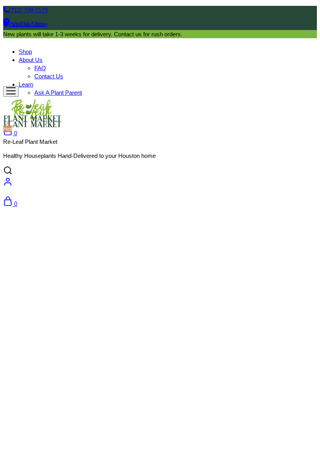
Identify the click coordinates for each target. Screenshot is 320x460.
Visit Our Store (30, 24)
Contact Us (48, 76)
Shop (25, 51)
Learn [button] (26, 84)
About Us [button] (31, 60)
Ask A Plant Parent (58, 92)
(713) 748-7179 (28, 10)
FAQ (40, 68)
